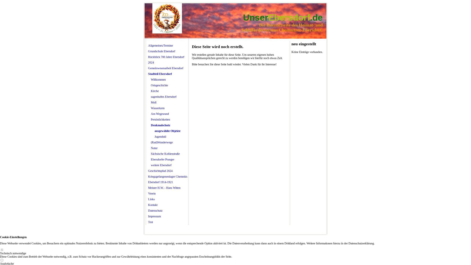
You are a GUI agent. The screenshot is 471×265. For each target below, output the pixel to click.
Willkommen (158, 79)
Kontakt (152, 204)
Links (151, 199)
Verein (152, 193)
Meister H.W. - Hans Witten (164, 187)
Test (150, 222)
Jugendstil (160, 136)
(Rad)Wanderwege (162, 142)
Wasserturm (157, 108)
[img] (167, 18)
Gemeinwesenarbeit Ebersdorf (165, 68)
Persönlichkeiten (160, 119)
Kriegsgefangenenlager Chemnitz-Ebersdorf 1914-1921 (168, 179)
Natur (154, 148)
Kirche (155, 91)
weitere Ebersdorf (161, 165)
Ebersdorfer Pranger (162, 159)
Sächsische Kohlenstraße (165, 153)
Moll (153, 102)
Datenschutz (155, 210)
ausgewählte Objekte (167, 130)
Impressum (154, 216)
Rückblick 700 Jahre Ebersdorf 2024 (166, 59)
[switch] (2, 250)
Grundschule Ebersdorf (161, 51)
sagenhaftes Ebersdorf (163, 96)
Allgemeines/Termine (160, 45)
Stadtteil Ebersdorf (160, 73)
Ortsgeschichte (159, 85)
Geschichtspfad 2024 (160, 170)
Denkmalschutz (160, 125)
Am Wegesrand (160, 113)
